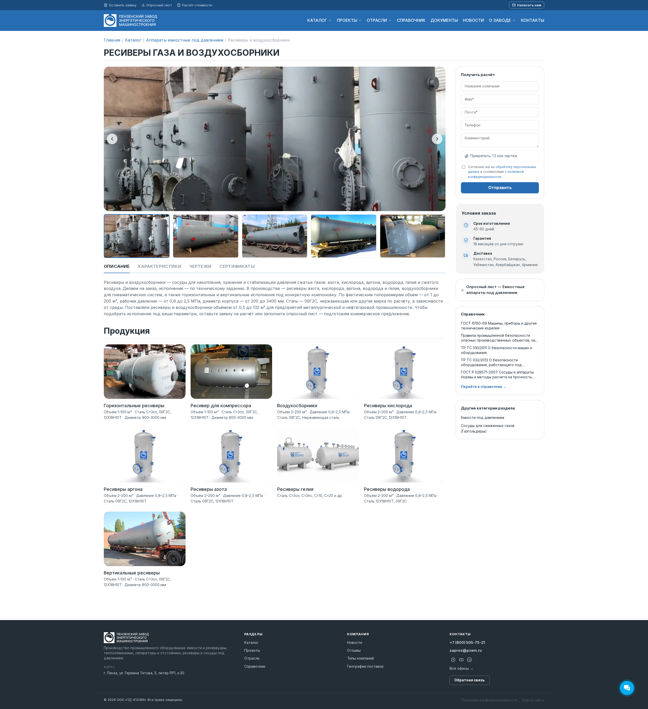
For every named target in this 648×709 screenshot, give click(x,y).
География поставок (365, 666)
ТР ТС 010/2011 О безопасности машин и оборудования (496, 350)
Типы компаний (360, 658)
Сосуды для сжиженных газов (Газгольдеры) (487, 428)
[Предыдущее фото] (112, 139)
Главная (112, 40)
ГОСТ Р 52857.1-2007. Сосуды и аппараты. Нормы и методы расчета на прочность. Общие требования (497, 374)
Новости (354, 642)
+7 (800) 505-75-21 (467, 642)
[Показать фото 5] (413, 236)
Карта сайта (533, 700)
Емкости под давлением (482, 417)
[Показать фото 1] (137, 236)
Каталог (133, 40)
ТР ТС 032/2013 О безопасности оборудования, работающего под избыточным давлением (491, 362)
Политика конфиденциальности (489, 700)
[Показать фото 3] (275, 236)
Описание (117, 266)
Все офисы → (461, 668)
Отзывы (354, 650)
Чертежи (200, 266)
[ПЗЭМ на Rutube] (453, 659)
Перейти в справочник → (484, 387)
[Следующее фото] (437, 139)
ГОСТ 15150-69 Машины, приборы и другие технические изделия (499, 325)
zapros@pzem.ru (466, 650)
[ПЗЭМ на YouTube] (461, 659)
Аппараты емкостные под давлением (184, 40)
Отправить (500, 187)
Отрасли (251, 658)
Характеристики (159, 266)
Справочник (254, 666)
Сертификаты (237, 266)
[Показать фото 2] (205, 236)
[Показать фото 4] (343, 236)
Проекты (252, 650)
